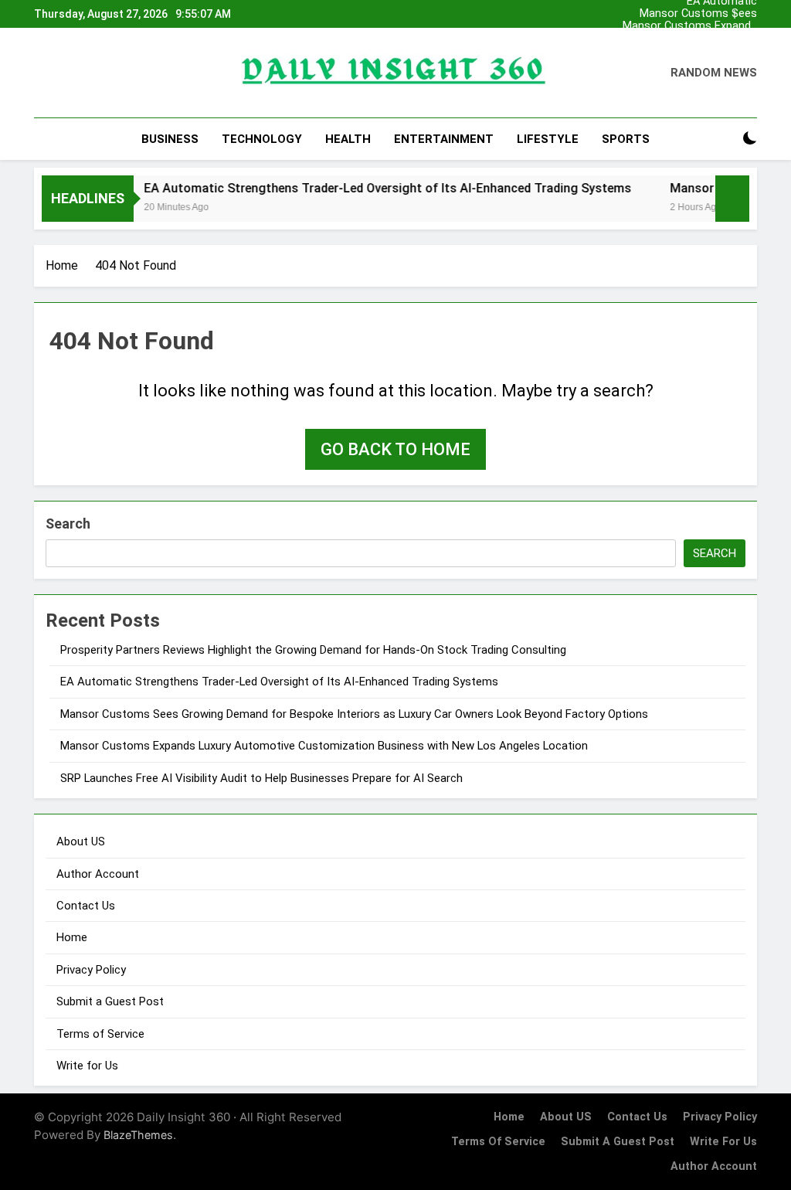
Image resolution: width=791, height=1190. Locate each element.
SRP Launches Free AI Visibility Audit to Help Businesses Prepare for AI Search (261, 778)
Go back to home (395, 449)
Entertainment (444, 139)
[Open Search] (723, 138)
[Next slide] (746, 14)
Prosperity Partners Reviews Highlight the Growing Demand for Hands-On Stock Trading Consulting (695, 38)
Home (71, 937)
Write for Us (87, 1066)
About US (80, 841)
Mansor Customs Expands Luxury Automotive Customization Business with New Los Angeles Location (690, 26)
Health (348, 139)
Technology (262, 139)
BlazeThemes (138, 1134)
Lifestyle (548, 139)
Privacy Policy (91, 970)
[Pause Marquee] (732, 198)
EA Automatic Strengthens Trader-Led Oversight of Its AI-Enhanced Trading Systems (696, 51)
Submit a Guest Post (110, 1001)
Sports (626, 139)
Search (68, 523)
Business (170, 139)
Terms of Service (100, 1034)
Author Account (97, 874)
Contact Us (85, 906)
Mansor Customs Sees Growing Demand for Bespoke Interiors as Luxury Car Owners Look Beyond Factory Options (695, 14)
